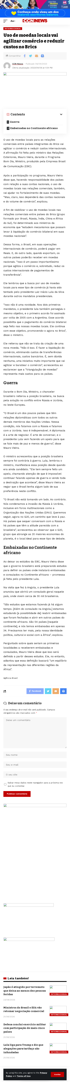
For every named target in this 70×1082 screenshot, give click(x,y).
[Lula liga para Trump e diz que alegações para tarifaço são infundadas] (58, 1048)
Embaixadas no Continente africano (34, 128)
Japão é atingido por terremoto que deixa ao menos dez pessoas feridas (24, 990)
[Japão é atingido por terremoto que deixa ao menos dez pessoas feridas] (58, 990)
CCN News (17, 64)
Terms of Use (23, 1076)
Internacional (13, 28)
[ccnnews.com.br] (35, 21)
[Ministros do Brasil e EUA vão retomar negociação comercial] (58, 1011)
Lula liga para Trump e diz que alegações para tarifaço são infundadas (23, 1048)
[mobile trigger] (6, 21)
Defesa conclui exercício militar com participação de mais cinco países (24, 1028)
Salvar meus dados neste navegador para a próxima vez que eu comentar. (35, 784)
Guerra (14, 121)
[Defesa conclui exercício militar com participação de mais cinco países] (58, 1028)
